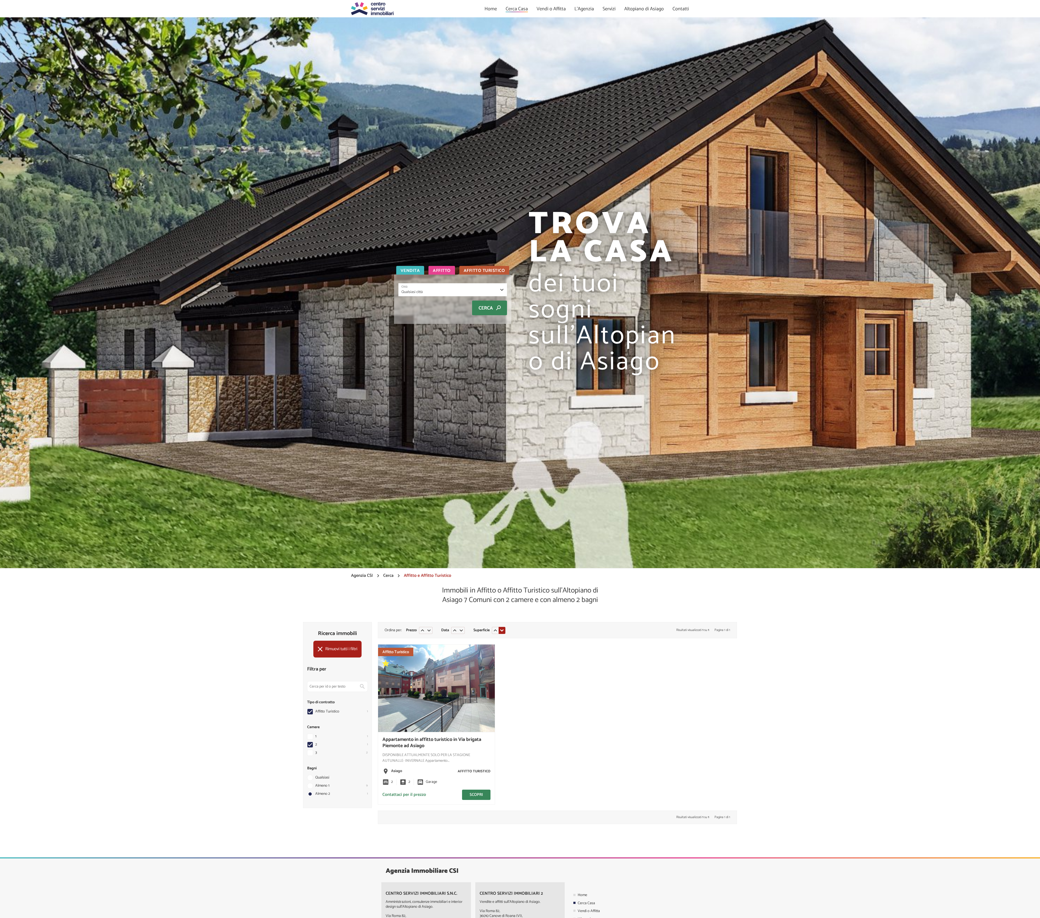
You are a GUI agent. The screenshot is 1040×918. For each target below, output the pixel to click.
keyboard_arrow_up (422, 630)
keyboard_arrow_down (429, 630)
